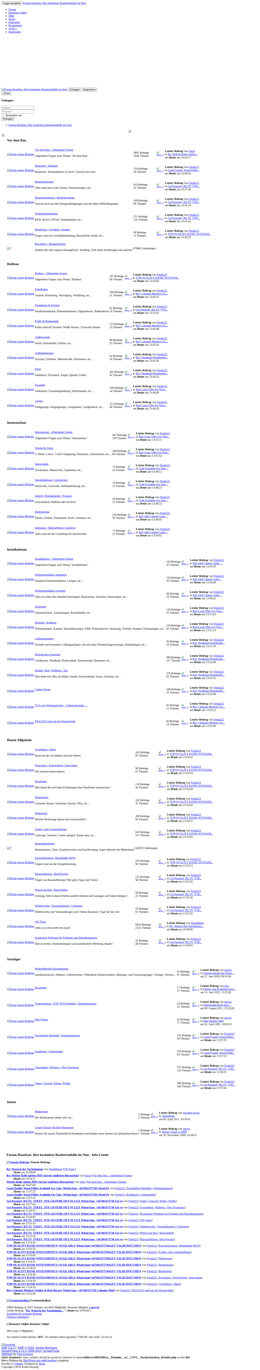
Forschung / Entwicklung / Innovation (56, 765)
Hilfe (11, 15)
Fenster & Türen (44, 448)
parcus (228, 969)
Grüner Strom (42, 689)
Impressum (14, 31)
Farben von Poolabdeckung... (219, 989)
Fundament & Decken (47, 305)
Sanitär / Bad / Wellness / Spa (51, 670)
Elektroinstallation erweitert (50, 590)
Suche (11, 19)
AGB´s (12, 28)
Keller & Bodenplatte (47, 321)
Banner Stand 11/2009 (174, 1131)
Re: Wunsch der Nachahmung (25, 1169)
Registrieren (15, 25)
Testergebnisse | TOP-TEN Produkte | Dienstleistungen (65, 1003)
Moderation (41, 1111)
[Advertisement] (130, 61)
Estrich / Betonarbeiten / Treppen (53, 495)
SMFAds (6, 1354)
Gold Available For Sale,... (153, 468)
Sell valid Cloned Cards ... (153, 516)
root (226, 985)
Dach (38, 369)
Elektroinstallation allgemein (51, 574)
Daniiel (19, 1363)
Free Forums (25, 1354)
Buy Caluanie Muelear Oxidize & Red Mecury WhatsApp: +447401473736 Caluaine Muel (61, 1290)
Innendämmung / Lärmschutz (51, 479)
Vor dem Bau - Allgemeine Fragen (54, 149)
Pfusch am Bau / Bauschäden (51, 889)
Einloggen (14, 22)
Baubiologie (41, 797)
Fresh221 (194, 167)
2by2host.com (32, 1360)
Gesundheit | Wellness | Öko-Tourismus (57, 1067)
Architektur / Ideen (45, 749)
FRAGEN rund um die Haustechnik (55, 721)
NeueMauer (197, 922)
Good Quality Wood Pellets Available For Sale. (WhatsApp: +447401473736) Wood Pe (58, 1188)
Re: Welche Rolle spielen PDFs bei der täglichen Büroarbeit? (43, 1175)
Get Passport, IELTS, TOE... (184, 186)
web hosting (49, 1360)
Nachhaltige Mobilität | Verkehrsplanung (57, 1035)
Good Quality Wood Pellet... (184, 170)
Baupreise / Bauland (46, 165)
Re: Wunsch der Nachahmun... (187, 926)
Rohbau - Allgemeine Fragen (51, 273)
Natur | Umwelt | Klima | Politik (52, 1083)
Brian (42, 1363)
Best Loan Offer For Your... (151, 389)
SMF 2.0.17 (8, 1347)
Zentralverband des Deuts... (218, 973)
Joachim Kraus (191, 1112)
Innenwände (42, 464)
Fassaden (40, 384)
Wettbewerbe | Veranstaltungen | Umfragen (59, 905)
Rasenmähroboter (44, 843)
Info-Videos (41, 1019)
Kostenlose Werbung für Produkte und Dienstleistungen (66, 937)
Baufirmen (41, 781)
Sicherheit (40, 606)
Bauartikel (40, 987)
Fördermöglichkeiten (46, 213)
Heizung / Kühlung (45, 622)
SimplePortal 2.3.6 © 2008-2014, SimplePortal (30, 1350)
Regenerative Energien (47, 654)
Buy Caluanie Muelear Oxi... (152, 293)
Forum (12, 9)
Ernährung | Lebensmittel (49, 1051)
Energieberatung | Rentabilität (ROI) (55, 857)
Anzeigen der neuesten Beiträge (24, 1313)
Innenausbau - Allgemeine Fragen (54, 432)
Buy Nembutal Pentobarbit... (152, 357)
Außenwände (42, 337)
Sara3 (192, 151)
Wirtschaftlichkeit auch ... (217, 1005)
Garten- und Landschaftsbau (51, 829)
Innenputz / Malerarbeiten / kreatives (55, 527)
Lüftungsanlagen (44, 638)
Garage (39, 400)
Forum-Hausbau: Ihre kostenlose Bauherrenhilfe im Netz (54, 3)
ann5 (82, 1181)
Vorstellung (168, 1115)
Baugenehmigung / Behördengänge (54, 197)
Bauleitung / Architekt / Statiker (52, 229)
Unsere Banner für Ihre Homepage (54, 1127)
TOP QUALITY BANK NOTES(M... (189, 234)
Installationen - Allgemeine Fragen (54, 558)
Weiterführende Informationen (51, 968)
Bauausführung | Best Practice (51, 873)
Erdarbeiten (41, 289)
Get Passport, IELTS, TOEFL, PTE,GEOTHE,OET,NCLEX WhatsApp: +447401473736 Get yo (65, 1201)
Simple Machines (46, 1347)
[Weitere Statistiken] (18, 1316)
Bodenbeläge (42, 511)
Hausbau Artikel (17, 12)
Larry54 (94, 1307)
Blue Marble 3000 (213, 1020)
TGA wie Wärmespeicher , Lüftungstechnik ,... (61, 705)
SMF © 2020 (26, 1347)
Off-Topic (40, 921)
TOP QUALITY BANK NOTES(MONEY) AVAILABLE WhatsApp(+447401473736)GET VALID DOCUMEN (74, 1245)
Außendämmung (44, 353)
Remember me (13, 115)
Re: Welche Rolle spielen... (183, 154)
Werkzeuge (41, 813)
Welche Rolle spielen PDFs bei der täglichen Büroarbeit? (40, 1181)
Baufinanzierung (44, 181)
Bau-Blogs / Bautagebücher (50, 243)
